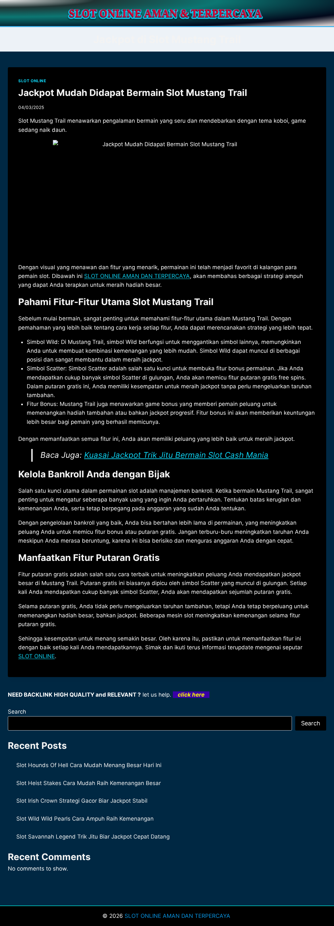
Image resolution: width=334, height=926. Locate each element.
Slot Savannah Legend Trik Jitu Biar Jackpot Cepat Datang (93, 836)
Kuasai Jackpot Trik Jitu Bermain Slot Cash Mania (176, 455)
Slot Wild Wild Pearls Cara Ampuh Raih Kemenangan (85, 818)
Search (17, 711)
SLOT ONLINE (32, 80)
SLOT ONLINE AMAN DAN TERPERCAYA (137, 276)
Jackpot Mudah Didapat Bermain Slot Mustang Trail (132, 92)
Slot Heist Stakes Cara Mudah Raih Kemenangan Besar (88, 783)
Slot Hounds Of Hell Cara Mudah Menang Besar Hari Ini (88, 765)
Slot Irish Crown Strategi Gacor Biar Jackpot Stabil (81, 800)
